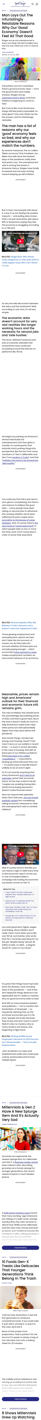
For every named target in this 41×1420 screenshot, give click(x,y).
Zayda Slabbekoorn (9, 1124)
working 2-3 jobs (20, 457)
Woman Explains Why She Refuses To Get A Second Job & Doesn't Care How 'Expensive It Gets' (19, 625)
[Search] (32, 4)
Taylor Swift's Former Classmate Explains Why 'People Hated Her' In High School (19, 894)
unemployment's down (13, 97)
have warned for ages (25, 652)
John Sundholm (8, 52)
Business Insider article (26, 1162)
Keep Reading (20, 1248)
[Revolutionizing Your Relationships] (20, 4)
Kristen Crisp (7, 1283)
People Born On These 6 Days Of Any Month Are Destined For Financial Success (20, 918)
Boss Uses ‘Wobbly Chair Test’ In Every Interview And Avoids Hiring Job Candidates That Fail (21, 909)
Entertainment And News (18, 11)
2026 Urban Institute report (17, 1213)
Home (4, 11)
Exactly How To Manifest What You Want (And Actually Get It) (19, 902)
